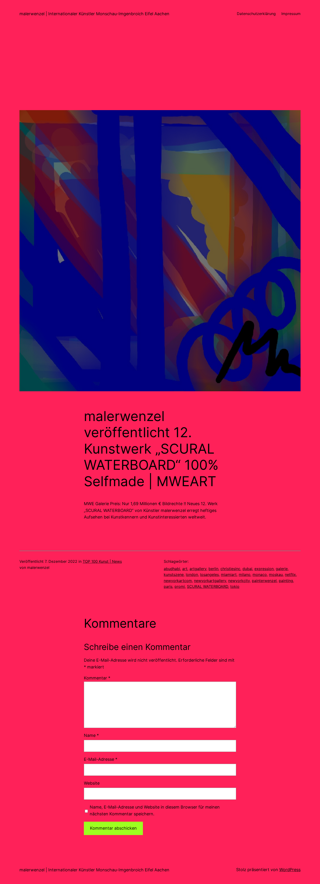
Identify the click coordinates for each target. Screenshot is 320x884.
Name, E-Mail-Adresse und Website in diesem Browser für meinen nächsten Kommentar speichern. (155, 810)
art (184, 568)
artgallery (198, 568)
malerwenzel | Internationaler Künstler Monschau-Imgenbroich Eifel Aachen (94, 13)
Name (91, 735)
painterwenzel (264, 580)
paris (168, 586)
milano (244, 574)
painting (286, 580)
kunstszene (174, 574)
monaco (260, 574)
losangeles (209, 574)
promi (180, 586)
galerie (282, 568)
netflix (290, 574)
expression (264, 568)
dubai (247, 568)
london (192, 574)
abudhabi (172, 568)
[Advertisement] (160, 77)
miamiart (229, 574)
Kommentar (97, 677)
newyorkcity (239, 580)
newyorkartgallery (210, 580)
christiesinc (230, 568)
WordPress (290, 869)
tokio (234, 586)
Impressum (291, 13)
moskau (276, 574)
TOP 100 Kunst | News (102, 561)
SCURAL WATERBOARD (207, 586)
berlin (213, 568)
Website (92, 783)
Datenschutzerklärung (256, 13)
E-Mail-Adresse (100, 759)
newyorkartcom (178, 580)
